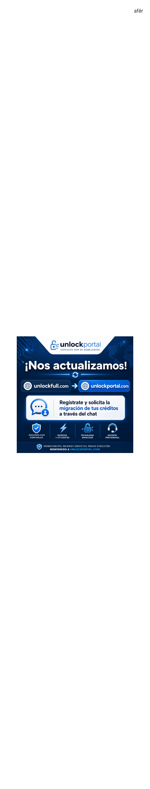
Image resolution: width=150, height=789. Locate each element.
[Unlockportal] (75, 394)
